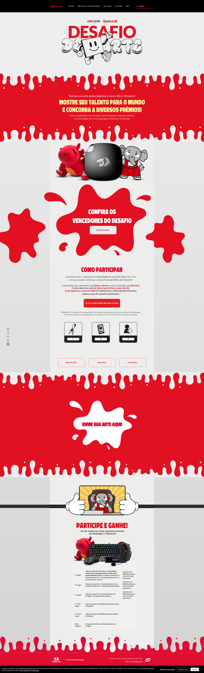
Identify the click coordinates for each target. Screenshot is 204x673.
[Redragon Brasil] (8, 329)
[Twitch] (8, 344)
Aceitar (194, 669)
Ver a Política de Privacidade (29, 670)
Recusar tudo (183, 669)
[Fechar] (201, 669)
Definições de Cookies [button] (167, 669)
